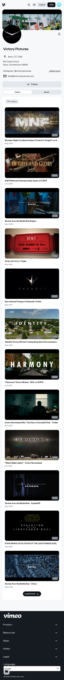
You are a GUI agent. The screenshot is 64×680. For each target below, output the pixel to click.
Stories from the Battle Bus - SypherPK (22, 503)
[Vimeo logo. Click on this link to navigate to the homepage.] (12, 617)
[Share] (59, 33)
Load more (30, 593)
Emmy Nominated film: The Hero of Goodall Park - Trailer (31, 422)
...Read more (54, 71)
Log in (42, 4)
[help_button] (34, 4)
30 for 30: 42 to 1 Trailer (15, 261)
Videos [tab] (17, 92)
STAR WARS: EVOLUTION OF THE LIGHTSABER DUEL (31, 543)
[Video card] (32, 126)
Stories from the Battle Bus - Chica (21, 583)
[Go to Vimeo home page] (3, 5)
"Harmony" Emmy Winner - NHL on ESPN (24, 382)
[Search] (28, 4)
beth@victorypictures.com (21, 76)
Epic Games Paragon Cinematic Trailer (23, 301)
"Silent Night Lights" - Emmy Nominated (23, 463)
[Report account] (7, 672)
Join (51, 4)
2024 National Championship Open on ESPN (26, 180)
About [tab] (46, 92)
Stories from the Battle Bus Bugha (20, 221)
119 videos (12, 101)
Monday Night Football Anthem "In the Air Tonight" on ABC (32, 140)
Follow (34, 84)
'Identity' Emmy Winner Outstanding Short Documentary (31, 342)
